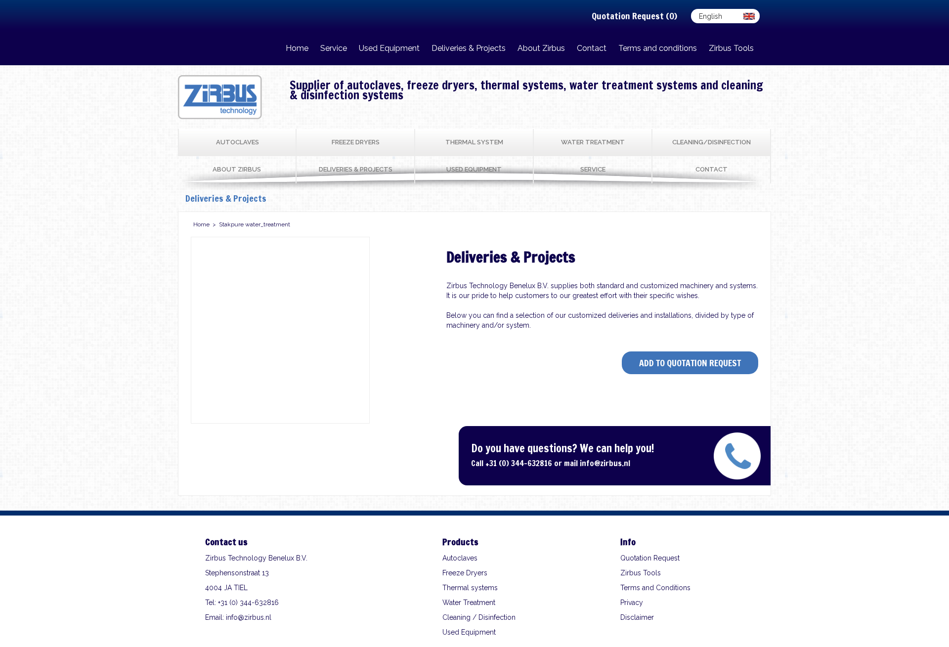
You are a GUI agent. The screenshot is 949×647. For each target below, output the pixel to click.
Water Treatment (468, 602)
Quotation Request (650, 558)
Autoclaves (459, 558)
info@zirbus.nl (605, 463)
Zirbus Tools (640, 573)
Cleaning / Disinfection (479, 617)
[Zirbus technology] (220, 117)
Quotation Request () (634, 15)
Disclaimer (637, 617)
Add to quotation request (690, 362)
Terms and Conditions (655, 588)
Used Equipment (469, 632)
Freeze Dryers (464, 573)
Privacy (631, 602)
